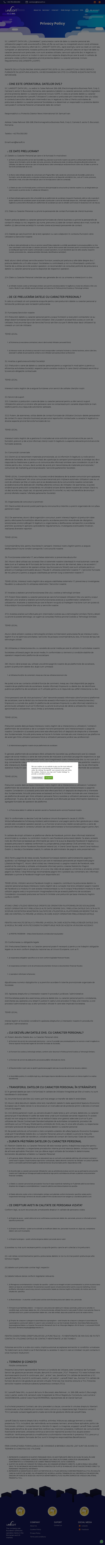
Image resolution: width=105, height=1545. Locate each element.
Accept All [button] (49, 778)
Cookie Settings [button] (37, 778)
